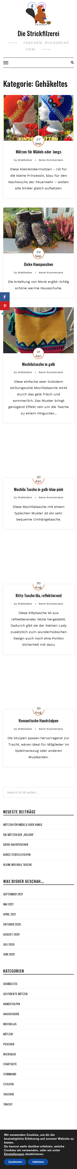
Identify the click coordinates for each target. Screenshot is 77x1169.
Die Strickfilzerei (38, 33)
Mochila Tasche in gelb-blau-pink (38, 489)
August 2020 (11, 934)
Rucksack (9, 1054)
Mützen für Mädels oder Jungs (38, 151)
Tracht (8, 1104)
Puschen (8, 1044)
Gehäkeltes (10, 983)
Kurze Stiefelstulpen (16, 854)
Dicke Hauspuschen (38, 264)
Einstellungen (14, 1154)
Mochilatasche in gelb (38, 364)
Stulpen (8, 1084)
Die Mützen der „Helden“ (18, 834)
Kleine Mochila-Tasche (17, 864)
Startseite (10, 1064)
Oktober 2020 (12, 924)
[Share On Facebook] (5, 296)
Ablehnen (38, 1161)
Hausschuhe (11, 1014)
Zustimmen (15, 1161)
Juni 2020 (9, 954)
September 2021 (13, 894)
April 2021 (9, 914)
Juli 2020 (8, 944)
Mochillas (9, 1024)
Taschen (8, 1094)
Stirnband (9, 1074)
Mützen (8, 1034)
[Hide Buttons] (2, 313)
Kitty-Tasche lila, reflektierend (39, 595)
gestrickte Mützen (15, 993)
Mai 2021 (8, 904)
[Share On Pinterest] (5, 305)
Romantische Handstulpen (38, 720)
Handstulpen (11, 1003)
